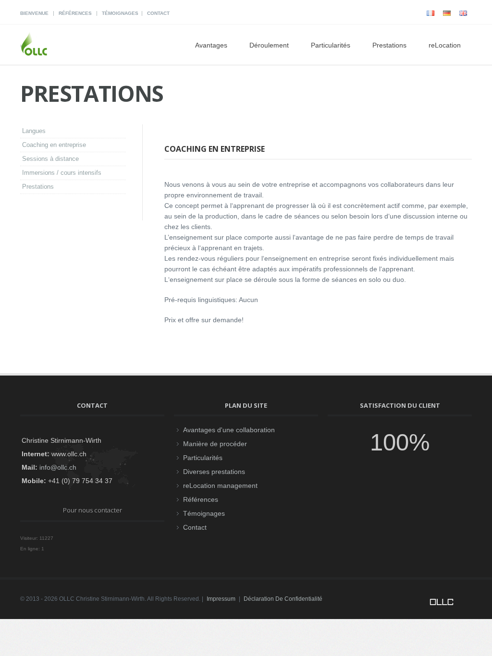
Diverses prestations (214, 471)
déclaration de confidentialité (283, 598)
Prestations (38, 186)
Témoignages (120, 13)
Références (75, 13)
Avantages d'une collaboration (229, 430)
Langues (34, 130)
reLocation (445, 45)
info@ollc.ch (57, 467)
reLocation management (220, 485)
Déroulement (269, 45)
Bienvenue (34, 13)
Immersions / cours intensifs (61, 172)
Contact (158, 13)
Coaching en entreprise (54, 144)
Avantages (211, 45)
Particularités (330, 45)
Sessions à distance (50, 158)
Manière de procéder (215, 444)
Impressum (221, 598)
